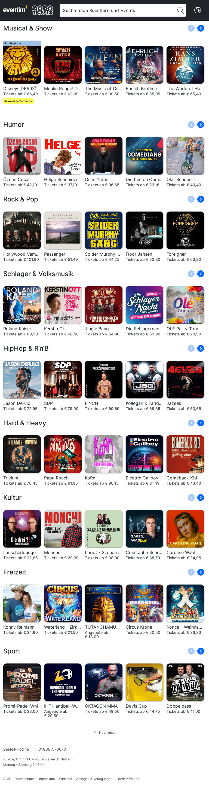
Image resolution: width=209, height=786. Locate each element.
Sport (11, 651)
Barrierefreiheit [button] (128, 779)
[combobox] (117, 10)
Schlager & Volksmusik (38, 274)
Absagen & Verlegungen (94, 779)
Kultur (12, 497)
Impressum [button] (46, 779)
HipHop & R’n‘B (26, 348)
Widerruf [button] (65, 779)
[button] (200, 28)
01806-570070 (52, 749)
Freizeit (14, 572)
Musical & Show (27, 28)
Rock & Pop (20, 199)
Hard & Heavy (24, 423)
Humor (13, 125)
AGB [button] (6, 779)
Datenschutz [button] (24, 779)
